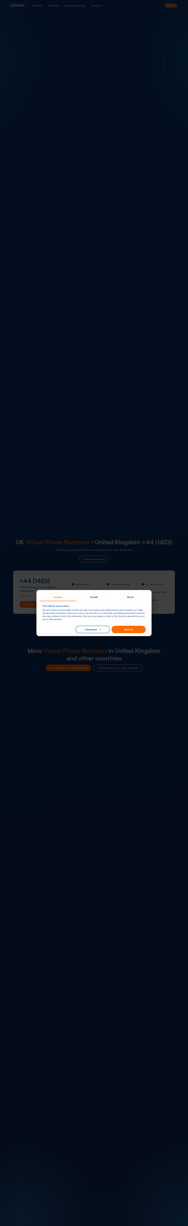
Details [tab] (94, 596)
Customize (91, 629)
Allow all (128, 629)
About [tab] (130, 596)
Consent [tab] (57, 596)
